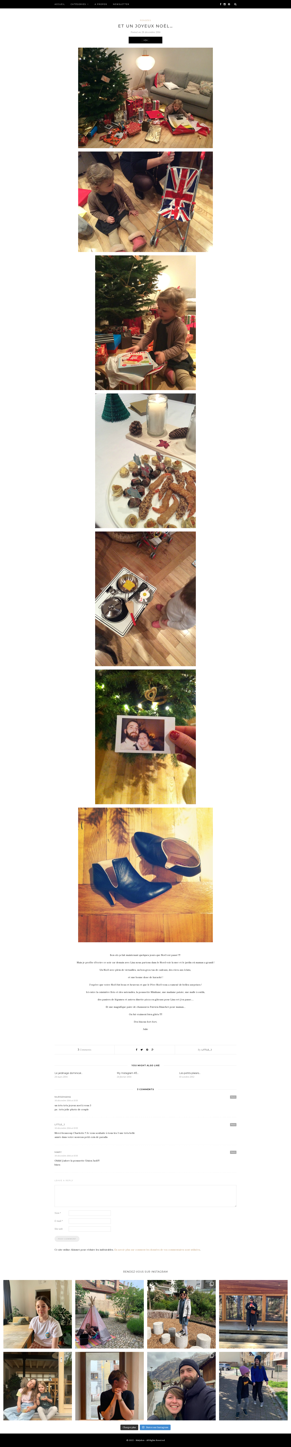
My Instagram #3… (128, 1073)
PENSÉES (145, 20)
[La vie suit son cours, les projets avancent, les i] (109, 1386)
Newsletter (121, 4)
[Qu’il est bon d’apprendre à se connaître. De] (253, 1314)
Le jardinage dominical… (69, 1073)
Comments (84, 1049)
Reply (233, 1097)
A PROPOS (101, 4)
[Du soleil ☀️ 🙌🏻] (109, 1314)
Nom (58, 1213)
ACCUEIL (60, 4)
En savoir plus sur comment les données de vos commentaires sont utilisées (157, 1249)
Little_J (207, 1049)
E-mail (59, 1221)
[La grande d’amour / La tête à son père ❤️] (37, 1314)
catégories (78, 4)
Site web (59, 1228)
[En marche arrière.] (253, 1386)
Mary (58, 1152)
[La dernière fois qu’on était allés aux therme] (181, 1386)
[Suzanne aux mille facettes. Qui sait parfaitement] (181, 1314)
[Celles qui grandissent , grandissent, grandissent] (37, 1386)
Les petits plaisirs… (190, 1073)
